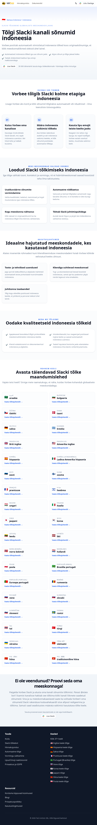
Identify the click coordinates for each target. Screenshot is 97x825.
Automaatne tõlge (13, 751)
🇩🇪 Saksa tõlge (57, 751)
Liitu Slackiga (88, 3)
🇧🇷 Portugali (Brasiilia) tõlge (62, 760)
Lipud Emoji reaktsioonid (16, 760)
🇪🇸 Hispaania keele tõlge (61, 747)
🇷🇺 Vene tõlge (56, 764)
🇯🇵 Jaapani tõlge (57, 773)
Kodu (7, 739)
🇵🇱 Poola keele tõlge (59, 781)
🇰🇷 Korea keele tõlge (59, 768)
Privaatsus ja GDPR (13, 764)
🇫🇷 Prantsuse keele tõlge (61, 756)
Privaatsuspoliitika (13, 801)
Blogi (7, 797)
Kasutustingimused (13, 806)
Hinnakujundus (23, 3)
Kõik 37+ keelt (56, 739)
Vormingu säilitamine (14, 756)
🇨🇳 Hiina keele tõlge (59, 777)
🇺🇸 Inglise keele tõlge (59, 743)
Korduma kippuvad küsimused (18, 793)
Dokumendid (37, 3)
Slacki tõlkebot (11, 743)
